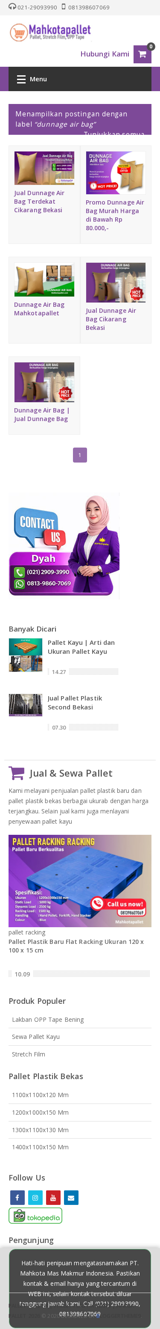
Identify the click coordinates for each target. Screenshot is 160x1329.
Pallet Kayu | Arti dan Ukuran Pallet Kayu (81, 647)
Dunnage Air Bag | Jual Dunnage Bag (42, 414)
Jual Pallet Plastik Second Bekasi (75, 702)
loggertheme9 (118, 1316)
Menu (38, 78)
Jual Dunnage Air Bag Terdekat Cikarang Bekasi (39, 201)
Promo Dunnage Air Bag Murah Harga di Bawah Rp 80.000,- (115, 215)
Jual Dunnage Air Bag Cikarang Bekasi (111, 319)
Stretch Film (28, 1054)
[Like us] (17, 1197)
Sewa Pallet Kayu (36, 1036)
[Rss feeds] (71, 1197)
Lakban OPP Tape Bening (48, 1019)
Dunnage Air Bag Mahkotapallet (39, 308)
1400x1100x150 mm (40, 1147)
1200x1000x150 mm (40, 1112)
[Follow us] (35, 1197)
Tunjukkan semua (114, 134)
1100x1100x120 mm (40, 1095)
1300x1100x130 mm (40, 1130)
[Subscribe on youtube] (53, 1197)
